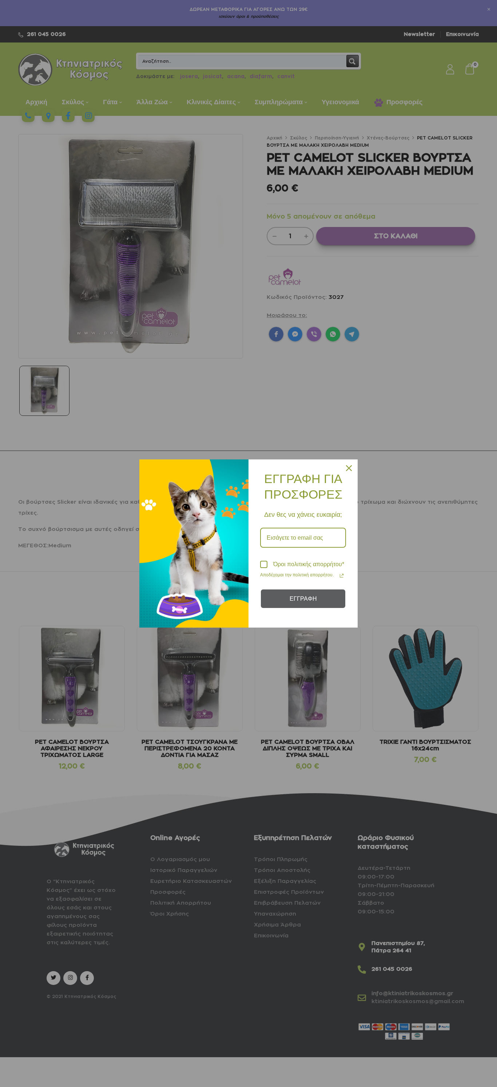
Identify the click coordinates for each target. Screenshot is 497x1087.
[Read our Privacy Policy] (341, 575)
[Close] (349, 468)
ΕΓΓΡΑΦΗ (303, 599)
